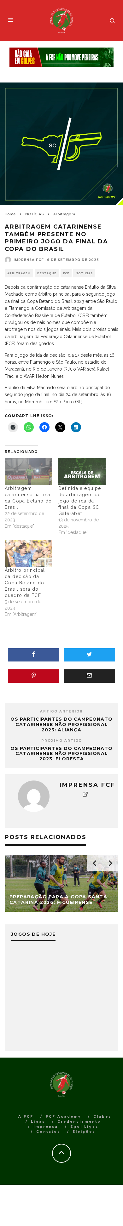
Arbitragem (19, 273)
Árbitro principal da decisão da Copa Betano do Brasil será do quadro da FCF (25, 583)
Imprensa (45, 1127)
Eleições (84, 1132)
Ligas (38, 1122)
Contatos (48, 1132)
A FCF (25, 1117)
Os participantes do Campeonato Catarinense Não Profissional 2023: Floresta (61, 754)
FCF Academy (63, 1117)
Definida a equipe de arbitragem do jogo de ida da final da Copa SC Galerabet (79, 501)
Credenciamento (79, 1122)
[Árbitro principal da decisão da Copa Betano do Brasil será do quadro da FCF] (28, 553)
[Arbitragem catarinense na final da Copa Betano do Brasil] (28, 471)
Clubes (102, 1117)
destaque (46, 273)
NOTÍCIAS (84, 273)
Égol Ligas (84, 1127)
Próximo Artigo (61, 741)
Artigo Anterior (61, 711)
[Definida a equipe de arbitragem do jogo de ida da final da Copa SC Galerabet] (82, 471)
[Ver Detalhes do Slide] (61, 57)
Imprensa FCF (29, 260)
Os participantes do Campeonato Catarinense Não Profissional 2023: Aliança (61, 724)
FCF (66, 273)
